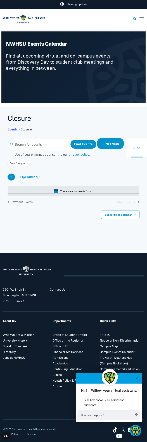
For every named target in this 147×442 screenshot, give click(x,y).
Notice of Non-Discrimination (120, 340)
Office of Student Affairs (70, 335)
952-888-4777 (13, 301)
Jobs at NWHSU (14, 357)
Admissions (60, 357)
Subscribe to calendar (118, 214)
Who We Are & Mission (18, 335)
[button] (108, 415)
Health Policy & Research (70, 380)
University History (15, 340)
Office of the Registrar (68, 340)
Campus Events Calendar (117, 352)
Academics (60, 363)
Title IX (105, 335)
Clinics (57, 375)
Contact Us (57, 289)
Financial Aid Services (68, 352)
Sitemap (31, 434)
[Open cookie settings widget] (6, 436)
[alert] (73, 191)
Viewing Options (75, 4)
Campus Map (109, 346)
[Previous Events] (11, 177)
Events (13, 129)
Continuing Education (67, 369)
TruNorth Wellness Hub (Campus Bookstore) (116, 360)
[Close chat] (136, 378)
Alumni (58, 386)
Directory (9, 352)
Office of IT (60, 346)
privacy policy (79, 154)
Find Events (83, 144)
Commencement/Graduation (120, 369)
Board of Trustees (15, 346)
